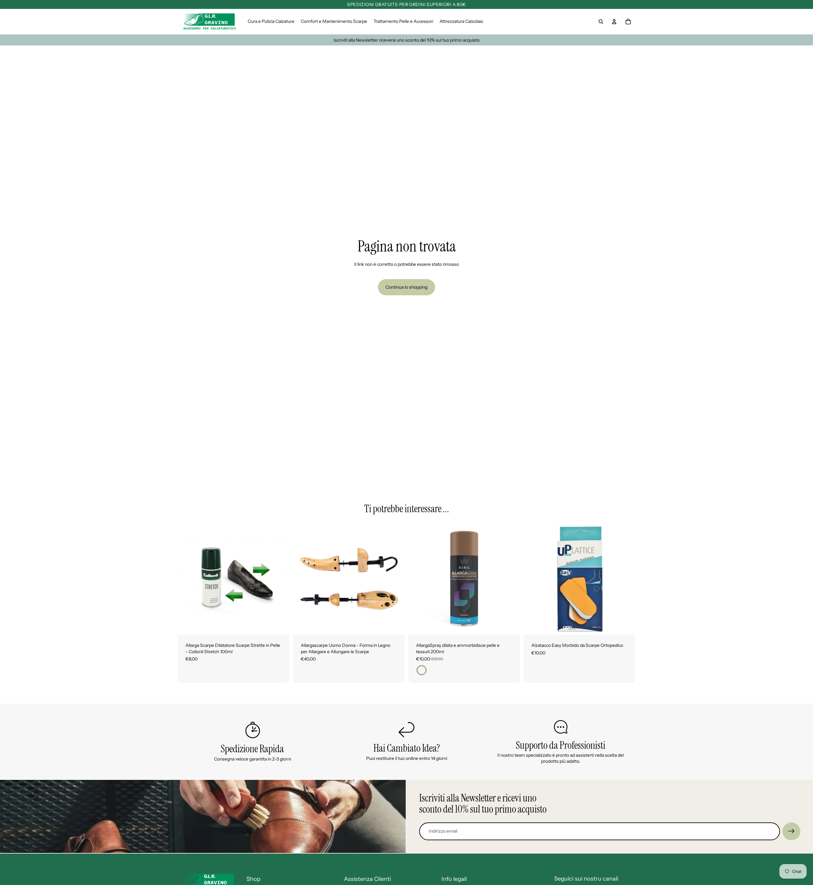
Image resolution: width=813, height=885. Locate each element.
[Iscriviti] (791, 831)
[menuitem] (271, 22)
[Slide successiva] (395, 579)
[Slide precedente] (302, 579)
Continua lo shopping (406, 287)
